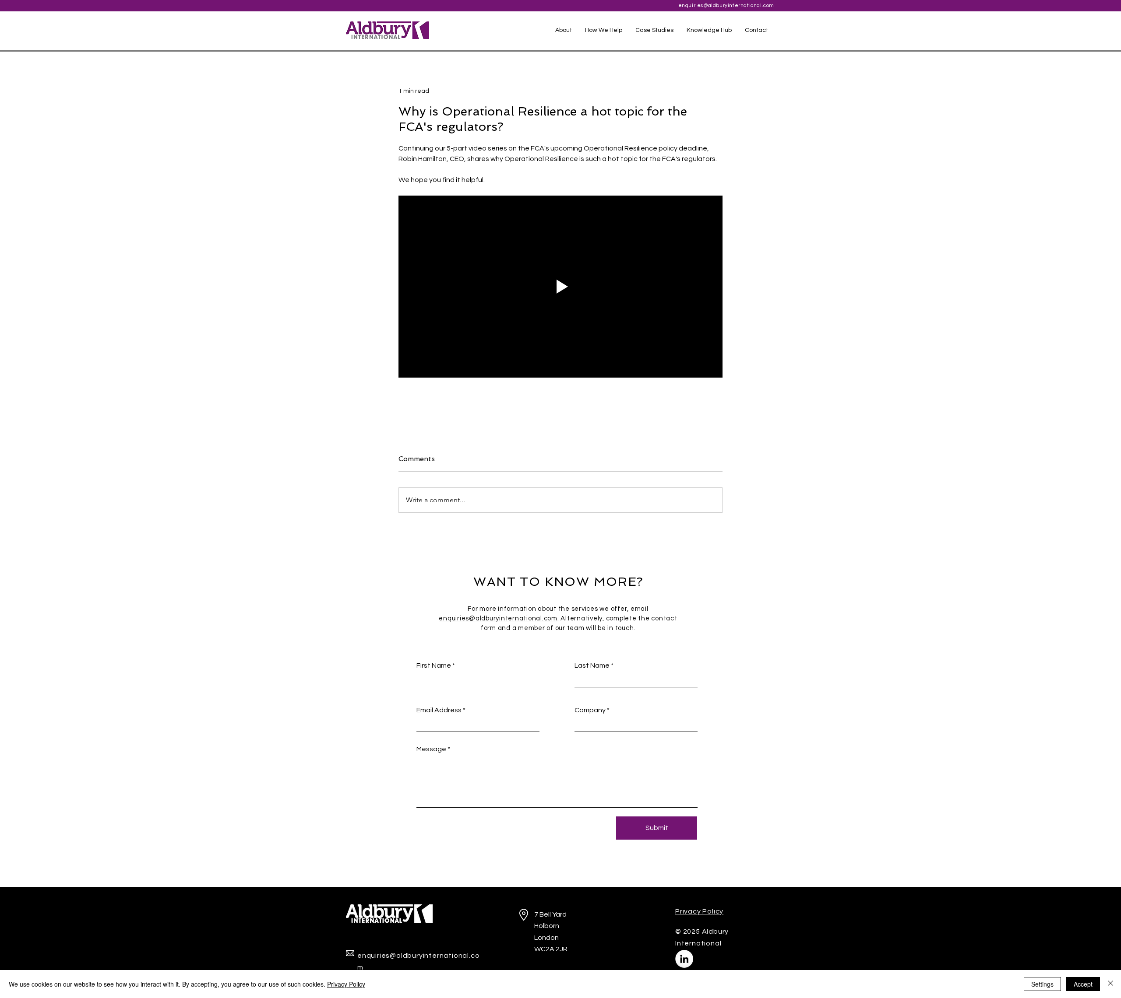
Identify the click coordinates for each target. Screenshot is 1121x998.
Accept (1083, 984)
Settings (1042, 984)
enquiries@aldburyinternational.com (726, 5)
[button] (603, 30)
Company (590, 710)
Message (431, 749)
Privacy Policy (346, 984)
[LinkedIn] (684, 959)
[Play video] (560, 287)
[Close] (1110, 984)
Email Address (439, 710)
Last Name (592, 665)
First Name (433, 665)
